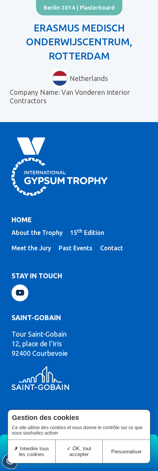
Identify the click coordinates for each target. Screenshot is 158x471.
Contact (111, 248)
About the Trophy (37, 232)
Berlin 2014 (59, 7)
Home (22, 219)
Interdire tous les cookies (33, 451)
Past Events (75, 248)
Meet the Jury (31, 248)
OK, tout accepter (80, 451)
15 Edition (87, 232)
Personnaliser (126, 451)
